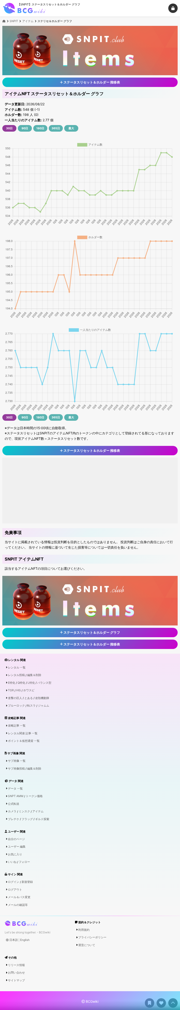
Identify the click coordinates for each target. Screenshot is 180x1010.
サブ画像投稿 (16, 768)
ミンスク (24, 811)
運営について (86, 945)
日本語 (13, 940)
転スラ (31, 705)
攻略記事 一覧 (17, 725)
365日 (56, 128)
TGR (11, 690)
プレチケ (13, 819)
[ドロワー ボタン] (173, 8)
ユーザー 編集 (17, 846)
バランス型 (44, 682)
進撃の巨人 (15, 698)
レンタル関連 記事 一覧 (23, 733)
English (25, 940)
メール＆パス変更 (19, 897)
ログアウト (15, 889)
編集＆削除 (34, 675)
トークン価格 (34, 796)
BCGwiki (91, 1001)
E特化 (11, 682)
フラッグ (27, 819)
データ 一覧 (15, 788)
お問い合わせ (16, 972)
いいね (12, 862)
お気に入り (15, 854)
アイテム (28, 21)
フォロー (24, 862)
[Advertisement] (90, 490)
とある (28, 698)
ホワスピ (28, 690)
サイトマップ (16, 980)
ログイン (13, 881)
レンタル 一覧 (17, 667)
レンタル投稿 (16, 675)
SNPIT (14, 21)
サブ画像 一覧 (17, 760)
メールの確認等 (18, 905)
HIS (18, 690)
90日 (25, 128)
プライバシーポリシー (92, 937)
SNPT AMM (15, 796)
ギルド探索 (42, 819)
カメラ (12, 811)
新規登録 (27, 881)
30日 (9, 128)
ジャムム (43, 705)
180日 (40, 128)
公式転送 (13, 803)
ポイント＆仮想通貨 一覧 (24, 740)
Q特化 (21, 682)
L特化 (31, 682)
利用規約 (84, 929)
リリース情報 (16, 965)
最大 (71, 128)
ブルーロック (16, 705)
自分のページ (16, 839)
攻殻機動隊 (42, 698)
